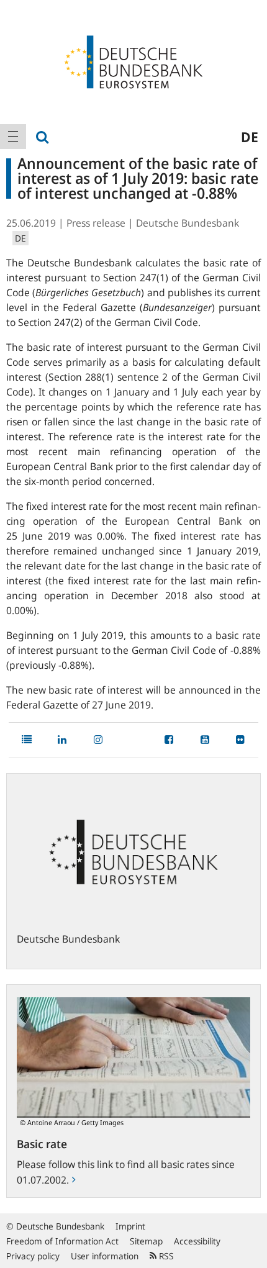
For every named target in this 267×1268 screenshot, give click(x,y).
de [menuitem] (249, 136)
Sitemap (146, 1241)
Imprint (130, 1226)
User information (104, 1256)
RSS (165, 1256)
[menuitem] (13, 136)
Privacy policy (33, 1256)
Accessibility (197, 1241)
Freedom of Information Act (62, 1241)
